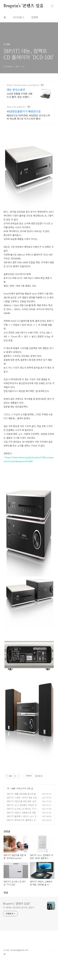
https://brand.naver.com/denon (23, 85)
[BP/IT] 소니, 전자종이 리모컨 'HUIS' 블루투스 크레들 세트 (23, 807)
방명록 (34, 17)
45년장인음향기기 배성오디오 (24, 111)
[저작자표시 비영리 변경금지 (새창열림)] (39, 776)
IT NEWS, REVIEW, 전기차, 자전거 (18, 907)
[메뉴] (52, 6)
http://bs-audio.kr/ (16, 107)
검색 (45, 6)
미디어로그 (18, 17)
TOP (52, 951)
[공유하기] (15, 776)
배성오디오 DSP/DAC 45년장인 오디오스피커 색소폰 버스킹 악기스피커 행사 (28, 117)
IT (8, 788)
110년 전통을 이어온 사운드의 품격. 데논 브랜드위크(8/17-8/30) (20, 95)
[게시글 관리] (18, 776)
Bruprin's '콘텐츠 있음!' (25, 6)
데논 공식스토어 (16, 89)
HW (13, 788)
